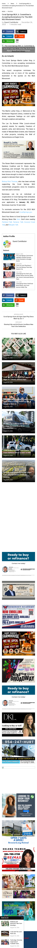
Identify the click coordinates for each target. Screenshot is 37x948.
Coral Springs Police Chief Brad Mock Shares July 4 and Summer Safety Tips (24, 285)
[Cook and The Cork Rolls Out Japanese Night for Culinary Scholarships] (18, 373)
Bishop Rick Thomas (9, 181)
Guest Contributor (11, 22)
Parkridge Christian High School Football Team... (16, 941)
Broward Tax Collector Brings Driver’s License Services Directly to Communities (17, 426)
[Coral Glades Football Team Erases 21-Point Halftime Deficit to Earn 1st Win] (18, 446)
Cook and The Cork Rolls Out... (16, 932)
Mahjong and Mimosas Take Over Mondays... (16, 923)
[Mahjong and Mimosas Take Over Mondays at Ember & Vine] (18, 349)
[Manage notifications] (5, 942)
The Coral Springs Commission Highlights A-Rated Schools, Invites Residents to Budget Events (24, 258)
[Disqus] (18, 513)
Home (3, 3)
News (12, 3)
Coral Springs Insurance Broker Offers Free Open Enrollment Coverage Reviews (17, 475)
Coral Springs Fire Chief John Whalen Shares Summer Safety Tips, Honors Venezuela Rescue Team (25, 276)
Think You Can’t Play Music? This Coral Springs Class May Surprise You (24, 267)
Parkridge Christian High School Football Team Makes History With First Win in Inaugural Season (18, 401)
